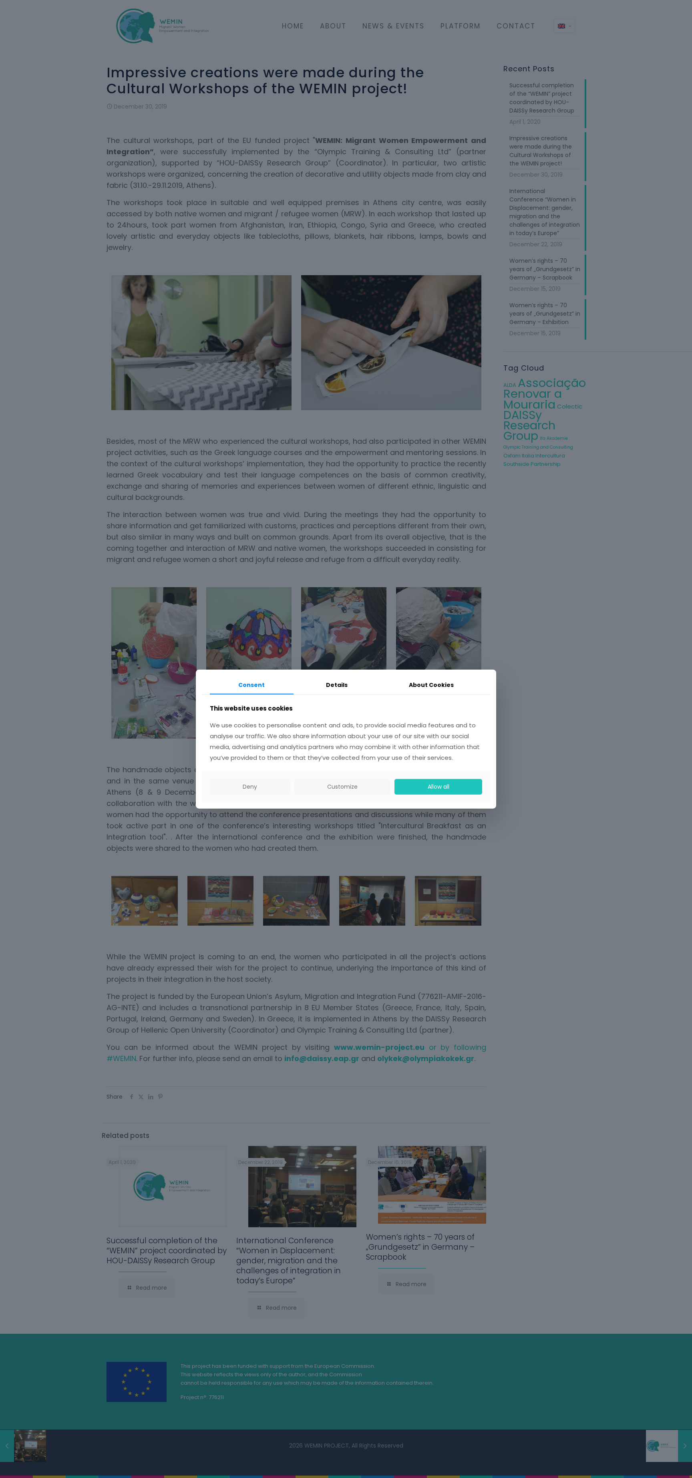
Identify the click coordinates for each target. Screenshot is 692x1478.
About (431, 685)
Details (337, 685)
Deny (250, 787)
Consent (251, 685)
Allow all (438, 787)
